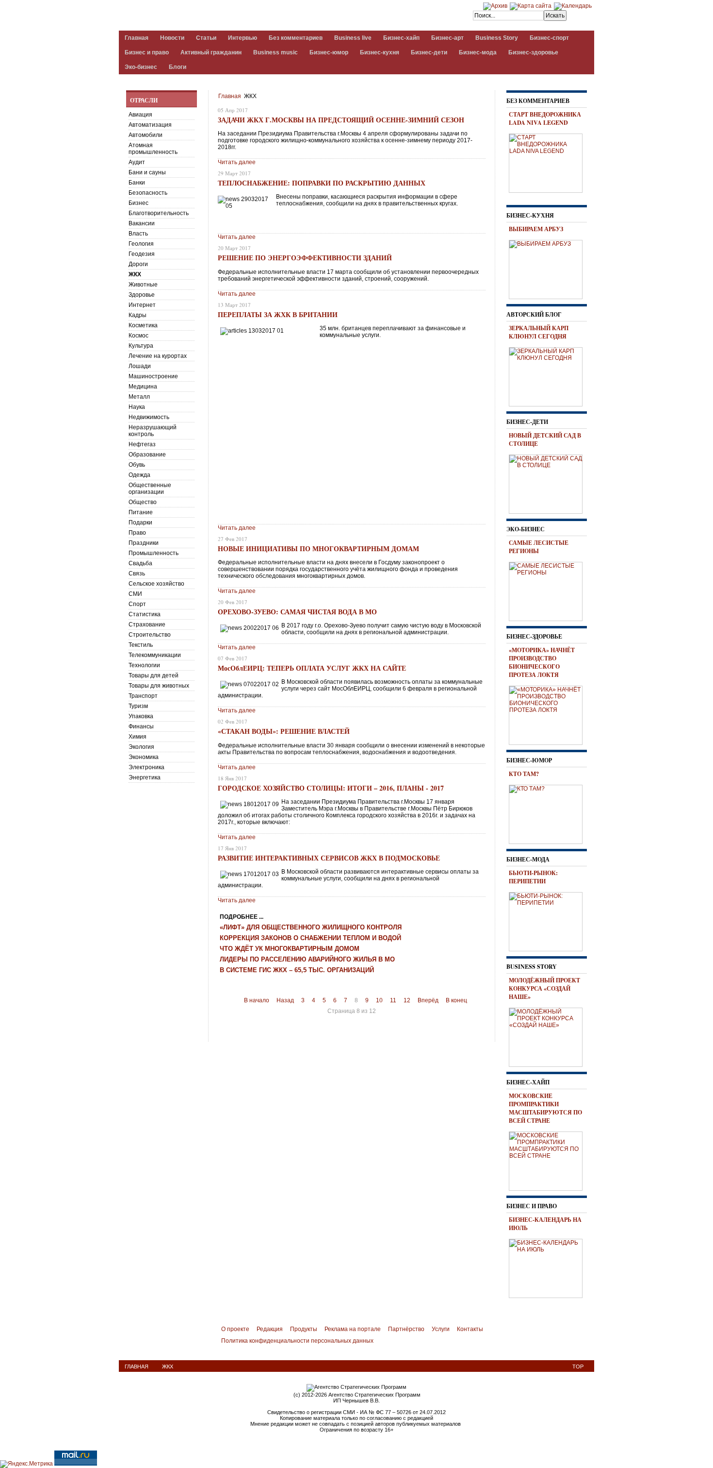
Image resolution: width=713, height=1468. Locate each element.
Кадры (137, 315)
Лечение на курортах (158, 356)
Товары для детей (153, 675)
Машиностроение (153, 376)
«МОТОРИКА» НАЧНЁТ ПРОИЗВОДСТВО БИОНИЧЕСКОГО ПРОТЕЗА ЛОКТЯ (542, 662)
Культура (141, 345)
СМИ (135, 594)
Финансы (141, 726)
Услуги (441, 1329)
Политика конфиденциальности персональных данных (297, 1340)
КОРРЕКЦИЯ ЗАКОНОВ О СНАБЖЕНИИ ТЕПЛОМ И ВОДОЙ (310, 938)
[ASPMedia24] (200, 16)
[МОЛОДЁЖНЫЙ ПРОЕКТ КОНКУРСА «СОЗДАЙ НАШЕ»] (549, 1036)
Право (137, 532)
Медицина (143, 386)
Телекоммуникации (155, 655)
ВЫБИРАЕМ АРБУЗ (536, 229)
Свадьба (140, 563)
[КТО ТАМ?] (549, 813)
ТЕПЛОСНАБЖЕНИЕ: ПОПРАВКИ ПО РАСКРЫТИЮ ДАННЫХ (321, 183)
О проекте (235, 1329)
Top (577, 1366)
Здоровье (142, 294)
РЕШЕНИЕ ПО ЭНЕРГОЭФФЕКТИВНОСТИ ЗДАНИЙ (305, 258)
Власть (138, 233)
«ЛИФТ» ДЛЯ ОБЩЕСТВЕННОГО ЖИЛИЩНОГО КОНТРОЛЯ (311, 927)
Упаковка (141, 716)
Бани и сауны (147, 172)
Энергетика (145, 777)
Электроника (146, 767)
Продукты (303, 1329)
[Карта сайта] (530, 5)
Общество (143, 502)
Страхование (147, 624)
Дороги (138, 264)
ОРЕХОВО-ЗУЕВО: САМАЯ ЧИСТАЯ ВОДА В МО (297, 612)
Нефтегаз (142, 444)
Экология (141, 746)
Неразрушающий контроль (153, 431)
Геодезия (142, 254)
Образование (147, 454)
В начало (256, 1000)
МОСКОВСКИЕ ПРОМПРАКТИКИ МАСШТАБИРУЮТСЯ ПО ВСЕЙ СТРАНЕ (545, 1108)
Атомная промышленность (153, 148)
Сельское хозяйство (156, 583)
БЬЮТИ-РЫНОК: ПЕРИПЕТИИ (533, 877)
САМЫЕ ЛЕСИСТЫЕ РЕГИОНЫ (538, 547)
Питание (141, 512)
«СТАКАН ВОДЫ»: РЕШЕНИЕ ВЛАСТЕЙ (284, 731)
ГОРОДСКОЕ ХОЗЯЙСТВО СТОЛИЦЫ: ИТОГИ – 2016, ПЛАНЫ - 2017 (331, 788)
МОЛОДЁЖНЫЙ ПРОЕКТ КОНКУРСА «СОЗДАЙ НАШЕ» (544, 988)
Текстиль (141, 644)
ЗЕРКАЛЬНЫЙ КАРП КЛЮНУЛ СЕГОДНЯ (538, 332)
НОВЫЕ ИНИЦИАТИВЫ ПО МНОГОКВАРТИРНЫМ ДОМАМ (318, 548)
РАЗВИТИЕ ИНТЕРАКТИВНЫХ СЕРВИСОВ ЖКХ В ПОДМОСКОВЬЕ (329, 858)
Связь (137, 573)
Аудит (137, 162)
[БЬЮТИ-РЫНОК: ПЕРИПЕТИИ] (549, 920)
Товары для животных (159, 685)
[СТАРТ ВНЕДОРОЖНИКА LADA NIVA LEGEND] (549, 162)
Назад (285, 1000)
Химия (137, 736)
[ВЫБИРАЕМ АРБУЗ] (549, 268)
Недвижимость (149, 417)
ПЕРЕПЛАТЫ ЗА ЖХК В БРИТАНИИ (278, 314)
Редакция (270, 1329)
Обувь (137, 464)
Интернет (142, 305)
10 (379, 1000)
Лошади (140, 366)
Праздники (144, 543)
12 (407, 1000)
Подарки (140, 522)
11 (393, 1000)
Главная (229, 96)
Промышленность (153, 553)
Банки (137, 182)
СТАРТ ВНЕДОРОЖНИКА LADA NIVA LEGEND (545, 118)
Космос (138, 335)
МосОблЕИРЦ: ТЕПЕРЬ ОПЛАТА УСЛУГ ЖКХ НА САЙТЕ (312, 668)
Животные (143, 284)
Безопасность (148, 192)
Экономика (144, 757)
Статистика (145, 614)
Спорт (137, 604)
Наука (137, 407)
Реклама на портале (352, 1329)
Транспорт (143, 695)
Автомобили (145, 135)
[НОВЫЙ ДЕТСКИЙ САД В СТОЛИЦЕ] (549, 483)
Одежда (139, 475)
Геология (141, 243)
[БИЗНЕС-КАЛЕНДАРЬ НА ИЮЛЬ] (549, 1267)
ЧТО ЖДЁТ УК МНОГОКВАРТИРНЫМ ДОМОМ (289, 948)
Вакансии (142, 223)
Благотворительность (159, 213)
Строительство (150, 634)
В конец (456, 1000)
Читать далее (237, 162)
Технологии (144, 665)
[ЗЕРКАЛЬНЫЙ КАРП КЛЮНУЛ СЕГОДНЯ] (549, 375)
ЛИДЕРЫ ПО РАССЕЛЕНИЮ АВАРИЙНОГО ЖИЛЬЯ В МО (307, 959)
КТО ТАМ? (524, 774)
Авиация (140, 114)
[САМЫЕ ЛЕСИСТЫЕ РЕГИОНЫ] (549, 590)
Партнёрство (406, 1329)
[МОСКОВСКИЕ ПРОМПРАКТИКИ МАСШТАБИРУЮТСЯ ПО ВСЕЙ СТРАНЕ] (549, 1160)
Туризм (138, 706)
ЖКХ (135, 274)
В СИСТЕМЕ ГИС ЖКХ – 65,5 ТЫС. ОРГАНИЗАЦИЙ (297, 970)
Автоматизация (150, 124)
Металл (139, 396)
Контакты (470, 1329)
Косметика (143, 325)
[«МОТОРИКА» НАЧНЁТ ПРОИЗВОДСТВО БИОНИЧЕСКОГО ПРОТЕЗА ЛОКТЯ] (549, 714)
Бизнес (138, 203)
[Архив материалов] (495, 5)
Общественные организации (150, 488)
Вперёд (428, 1000)
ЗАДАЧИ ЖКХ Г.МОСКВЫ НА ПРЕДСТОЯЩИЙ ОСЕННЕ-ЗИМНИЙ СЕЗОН (341, 120)
